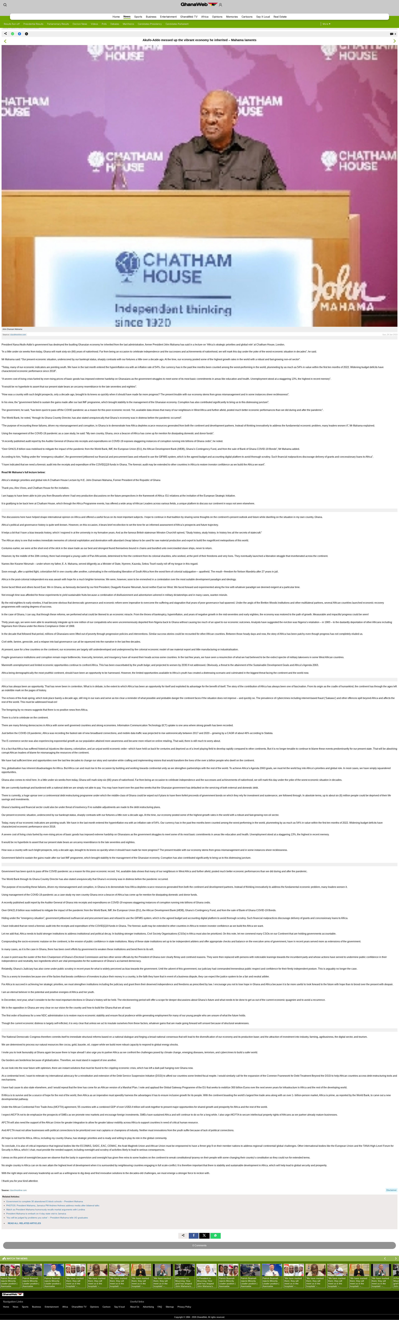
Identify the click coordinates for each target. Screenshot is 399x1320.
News (126, 16)
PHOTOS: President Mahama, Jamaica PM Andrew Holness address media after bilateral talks (52, 1205)
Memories (232, 16)
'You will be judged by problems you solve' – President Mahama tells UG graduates (47, 1217)
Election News (80, 24)
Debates (114, 24)
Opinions (217, 16)
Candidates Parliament (177, 24)
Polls (104, 24)
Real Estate (280, 16)
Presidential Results (33, 24)
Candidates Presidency (150, 24)
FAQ (160, 1307)
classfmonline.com (18, 335)
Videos (94, 24)
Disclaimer (391, 1190)
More (325, 24)
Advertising (148, 1307)
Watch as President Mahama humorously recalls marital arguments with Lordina (45, 1209)
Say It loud (119, 1307)
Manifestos (128, 24)
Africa (204, 16)
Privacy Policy (184, 1307)
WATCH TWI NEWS (17, 1258)
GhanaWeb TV (188, 16)
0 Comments (199, 1245)
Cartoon (107, 1307)
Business (151, 16)
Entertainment (168, 16)
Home (116, 16)
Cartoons (247, 16)
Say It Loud (263, 16)
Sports (138, 16)
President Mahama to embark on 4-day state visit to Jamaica (36, 1213)
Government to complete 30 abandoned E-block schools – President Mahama (44, 1201)
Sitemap (170, 1307)
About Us (134, 1307)
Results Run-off (12, 24)
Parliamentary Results (58, 24)
